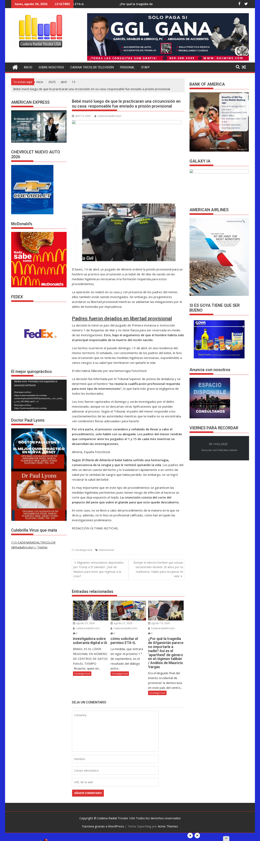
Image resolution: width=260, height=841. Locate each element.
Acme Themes (168, 826)
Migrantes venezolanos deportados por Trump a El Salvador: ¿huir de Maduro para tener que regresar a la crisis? (98, 569)
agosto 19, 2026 (160, 623)
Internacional (106, 550)
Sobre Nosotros (51, 67)
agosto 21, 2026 (122, 623)
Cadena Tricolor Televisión (92, 67)
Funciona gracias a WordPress (103, 826)
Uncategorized (83, 550)
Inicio (28, 67)
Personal (127, 67)
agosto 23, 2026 (85, 623)
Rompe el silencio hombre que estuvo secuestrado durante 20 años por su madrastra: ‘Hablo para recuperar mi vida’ (158, 569)
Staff (145, 67)
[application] (39, 395)
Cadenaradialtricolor (109, 116)
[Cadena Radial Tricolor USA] (15, 66)
